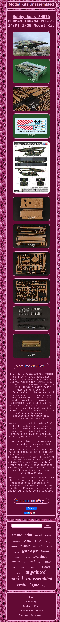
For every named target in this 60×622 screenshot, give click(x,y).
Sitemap (31, 602)
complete (17, 542)
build (48, 561)
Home (31, 597)
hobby (34, 546)
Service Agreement (31, 615)
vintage (25, 545)
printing (40, 556)
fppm (15, 567)
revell (40, 562)
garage (30, 550)
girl (41, 546)
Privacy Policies (31, 611)
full (38, 567)
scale (46, 566)
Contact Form (31, 606)
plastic (17, 535)
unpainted (35, 572)
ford (43, 586)
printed (29, 561)
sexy (23, 567)
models (49, 546)
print (28, 535)
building (18, 557)
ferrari (45, 551)
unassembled (39, 578)
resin (22, 584)
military (47, 542)
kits (27, 540)
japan (28, 557)
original (16, 552)
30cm (48, 535)
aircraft (38, 541)
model (16, 578)
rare (31, 566)
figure (34, 585)
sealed (38, 535)
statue (20, 573)
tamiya (17, 561)
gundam (14, 546)
